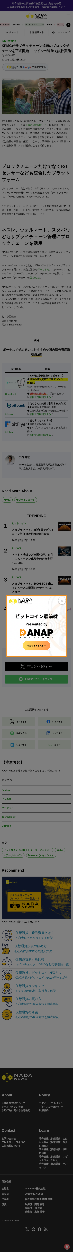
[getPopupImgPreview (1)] (36, 625)
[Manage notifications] (67, 1246)
